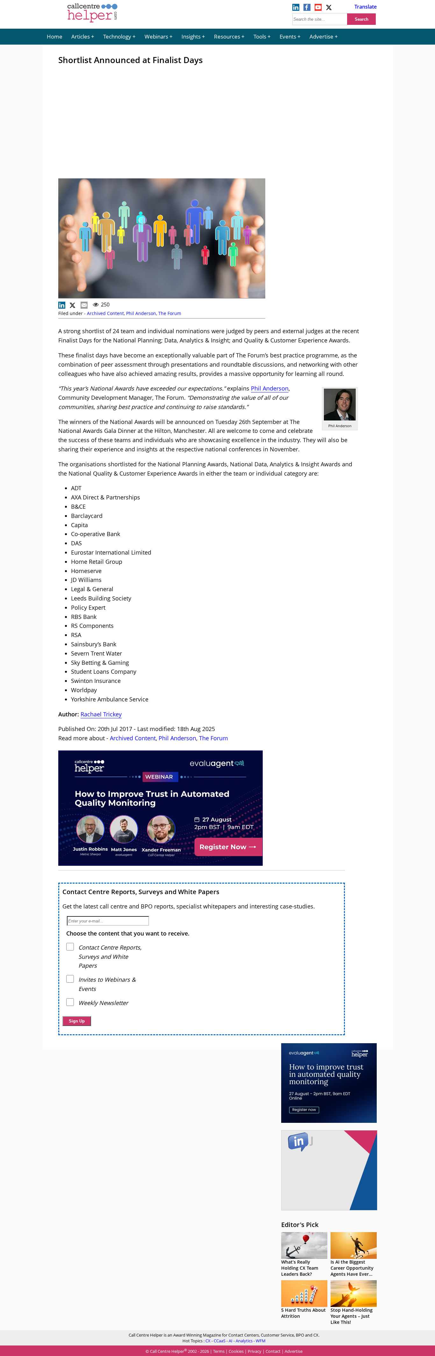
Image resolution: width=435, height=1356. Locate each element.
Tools (259, 36)
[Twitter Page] (329, 8)
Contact (273, 1351)
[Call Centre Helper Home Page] (92, 22)
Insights (191, 36)
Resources (227, 36)
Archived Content (105, 313)
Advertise (321, 36)
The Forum (169, 313)
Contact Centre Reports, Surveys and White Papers (140, 891)
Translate (365, 6)
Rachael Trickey (101, 714)
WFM (261, 1341)
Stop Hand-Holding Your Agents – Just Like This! (352, 1316)
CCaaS (219, 1341)
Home (54, 36)
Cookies (236, 1351)
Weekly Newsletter (103, 1003)
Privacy (254, 1351)
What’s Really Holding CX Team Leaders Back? (299, 1268)
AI (230, 1341)
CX (207, 1341)
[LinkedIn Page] (295, 8)
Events (288, 36)
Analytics (244, 1341)
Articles (80, 36)
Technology (117, 36)
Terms (219, 1351)
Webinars (156, 36)
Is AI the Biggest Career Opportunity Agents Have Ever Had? (352, 1271)
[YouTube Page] (318, 8)
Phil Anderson (141, 313)
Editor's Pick (299, 1224)
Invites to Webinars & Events (107, 984)
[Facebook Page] (306, 8)
